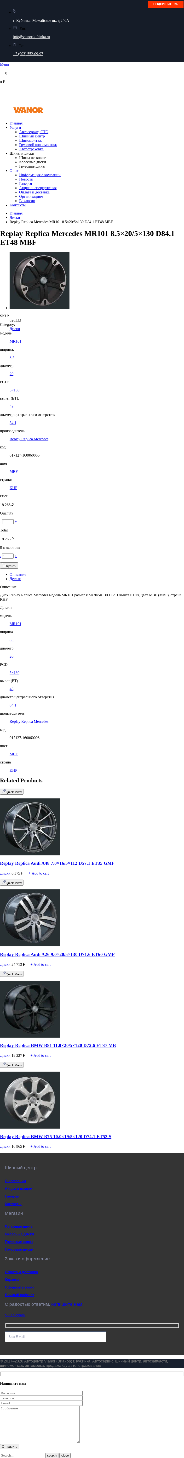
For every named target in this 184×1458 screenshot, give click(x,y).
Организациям (31, 196)
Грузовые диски (19, 1249)
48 (11, 406)
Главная (16, 123)
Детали (15, 579)
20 (11, 374)
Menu (4, 64)
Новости (26, 179)
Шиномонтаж (30, 140)
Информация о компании (40, 175)
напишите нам (66, 1304)
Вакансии (27, 201)
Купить (11, 566)
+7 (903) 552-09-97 (28, 54)
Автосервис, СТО (33, 132)
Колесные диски (19, 1234)
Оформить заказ (19, 1287)
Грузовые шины (19, 1242)
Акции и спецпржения (38, 188)
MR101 (15, 341)
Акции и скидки (18, 1189)
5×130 (14, 390)
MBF (14, 471)
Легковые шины (19, 1226)
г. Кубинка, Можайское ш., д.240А (41, 20)
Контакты (18, 205)
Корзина (12, 1279)
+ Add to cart (39, 873)
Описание (18, 574)
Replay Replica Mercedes (29, 439)
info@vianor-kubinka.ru (31, 37)
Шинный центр (32, 136)
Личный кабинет (19, 1295)
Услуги (15, 127)
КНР (13, 488)
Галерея (25, 183)
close (65, 1455)
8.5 (12, 358)
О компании (15, 1181)
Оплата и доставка (34, 192)
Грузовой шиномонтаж (38, 145)
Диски (15, 217)
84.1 (13, 423)
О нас (14, 171)
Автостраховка (31, 149)
